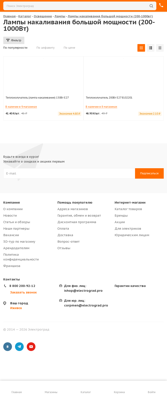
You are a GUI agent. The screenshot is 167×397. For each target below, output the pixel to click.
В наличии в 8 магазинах (101, 106)
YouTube (31, 346)
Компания (11, 202)
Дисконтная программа (76, 222)
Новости (10, 215)
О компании (13, 209)
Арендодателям (16, 248)
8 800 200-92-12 (22, 286)
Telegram (19, 346)
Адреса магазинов (72, 209)
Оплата (63, 228)
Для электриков (128, 228)
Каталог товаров (128, 209)
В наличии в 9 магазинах (21, 106)
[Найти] (151, 6)
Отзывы (63, 248)
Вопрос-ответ (68, 241)
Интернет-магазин (130, 202)
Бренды (121, 215)
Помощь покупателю (74, 202)
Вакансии (11, 235)
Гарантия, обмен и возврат (79, 215)
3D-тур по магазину (19, 241)
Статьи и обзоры (16, 222)
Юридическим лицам (132, 235)
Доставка (65, 235)
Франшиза (11, 266)
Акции (120, 222)
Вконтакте (7, 346)
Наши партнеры (16, 228)
